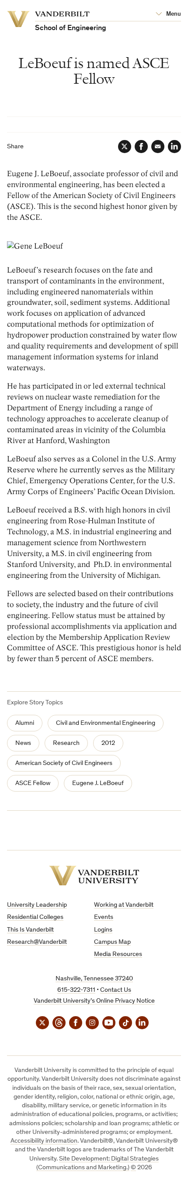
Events (103, 917)
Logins (103, 930)
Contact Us (115, 990)
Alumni (24, 723)
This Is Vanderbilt (30, 930)
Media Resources (118, 954)
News (23, 743)
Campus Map (112, 942)
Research (66, 743)
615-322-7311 (76, 990)
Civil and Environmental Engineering (105, 723)
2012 (108, 743)
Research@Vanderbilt (37, 942)
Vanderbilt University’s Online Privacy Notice (94, 1001)
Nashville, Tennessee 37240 (94, 979)
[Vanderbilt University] (94, 875)
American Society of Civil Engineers (63, 763)
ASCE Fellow (32, 783)
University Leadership (37, 905)
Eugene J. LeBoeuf (98, 783)
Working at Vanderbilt (123, 905)
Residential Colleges (35, 917)
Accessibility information (43, 1141)
